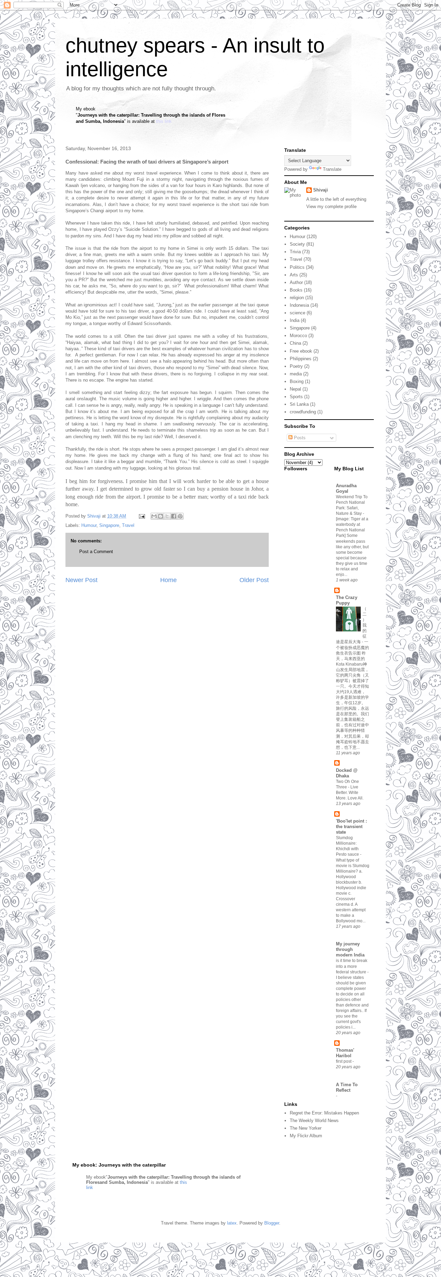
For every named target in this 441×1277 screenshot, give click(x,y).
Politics (297, 267)
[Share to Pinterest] (180, 516)
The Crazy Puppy (346, 600)
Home (168, 580)
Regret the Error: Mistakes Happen (324, 1113)
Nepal (295, 389)
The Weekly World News (314, 1120)
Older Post (254, 580)
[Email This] (154, 516)
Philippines (300, 358)
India (294, 320)
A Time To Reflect (347, 1087)
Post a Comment (96, 551)
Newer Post (81, 580)
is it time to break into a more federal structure (351, 966)
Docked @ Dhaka (347, 773)
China (295, 343)
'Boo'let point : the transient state (351, 826)
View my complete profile (331, 206)
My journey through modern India (350, 949)
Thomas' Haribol (345, 1053)
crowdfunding (303, 411)
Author (296, 282)
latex (232, 1223)
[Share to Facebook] (173, 516)
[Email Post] (141, 516)
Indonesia (299, 305)
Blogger (271, 1223)
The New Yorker (305, 1128)
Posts (299, 437)
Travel (128, 525)
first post (344, 1061)
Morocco (298, 335)
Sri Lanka (299, 404)
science (297, 312)
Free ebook (301, 351)
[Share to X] (167, 516)
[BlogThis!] (160, 516)
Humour (88, 525)
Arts (294, 274)
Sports (296, 396)
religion (297, 297)
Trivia (295, 251)
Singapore (109, 525)
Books (296, 290)
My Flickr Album (306, 1135)
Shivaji (320, 190)
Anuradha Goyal (346, 488)
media (296, 373)
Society (297, 244)
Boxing (297, 381)
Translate (332, 169)
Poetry (296, 366)
